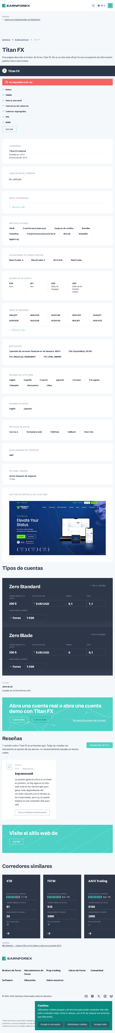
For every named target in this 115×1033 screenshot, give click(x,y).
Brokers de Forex (11, 970)
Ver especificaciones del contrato (89, 720)
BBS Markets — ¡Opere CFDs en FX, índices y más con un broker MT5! (31, 945)
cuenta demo (40, 719)
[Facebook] (105, 996)
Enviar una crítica (99, 745)
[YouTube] (86, 996)
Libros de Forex (77, 970)
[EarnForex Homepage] (16, 5)
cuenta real (19, 719)
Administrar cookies (77, 1024)
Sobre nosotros (54, 980)
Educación (29, 980)
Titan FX (13, 49)
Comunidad (97, 970)
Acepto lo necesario (50, 1024)
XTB (9, 881)
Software (7, 980)
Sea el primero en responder (32, 812)
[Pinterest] (92, 996)
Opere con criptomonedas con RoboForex (22, 19)
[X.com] (98, 996)
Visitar (9, 129)
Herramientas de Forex (33, 972)
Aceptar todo (100, 1024)
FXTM (51, 881)
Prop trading (53, 970)
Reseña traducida (27, 768)
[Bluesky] (111, 996)
